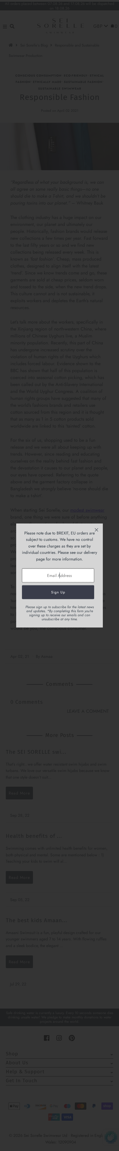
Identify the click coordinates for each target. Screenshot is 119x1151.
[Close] (96, 529)
